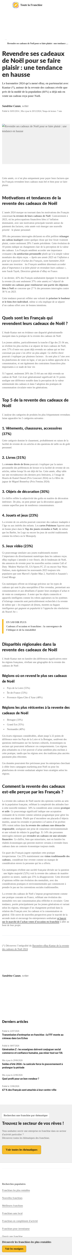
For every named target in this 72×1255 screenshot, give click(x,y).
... (6, 39)
